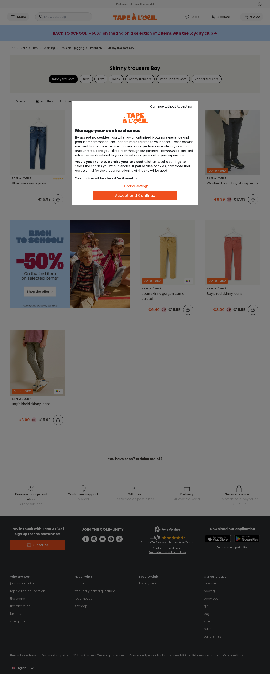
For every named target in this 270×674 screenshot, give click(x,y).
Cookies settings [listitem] (136, 186)
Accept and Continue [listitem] (135, 195)
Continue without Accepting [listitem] (171, 106)
